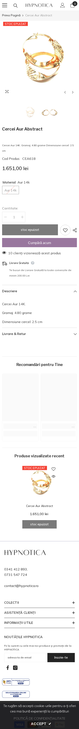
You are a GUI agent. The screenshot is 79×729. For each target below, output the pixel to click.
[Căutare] (15, 5)
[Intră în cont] (62, 5)
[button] (65, 92)
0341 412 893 (15, 569)
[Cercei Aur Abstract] (39, 483)
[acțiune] (74, 230)
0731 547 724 (15, 575)
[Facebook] (7, 667)
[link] (20, 426)
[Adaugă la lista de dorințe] (65, 230)
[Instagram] (15, 667)
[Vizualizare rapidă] (53, 476)
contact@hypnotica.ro (21, 586)
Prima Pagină (11, 15)
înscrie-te (61, 657)
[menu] (4, 5)
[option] (39, 58)
